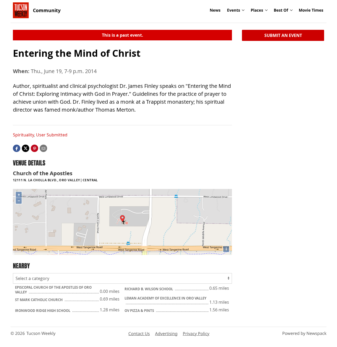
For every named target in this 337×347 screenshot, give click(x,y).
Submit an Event (283, 35)
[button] (34, 148)
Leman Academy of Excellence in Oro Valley (165, 298)
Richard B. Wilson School (149, 289)
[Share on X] (25, 148)
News (215, 10)
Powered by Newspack (304, 333)
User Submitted (51, 135)
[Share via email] (43, 148)
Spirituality (23, 135)
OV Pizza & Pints (140, 310)
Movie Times (311, 10)
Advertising (166, 333)
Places (257, 10)
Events (233, 10)
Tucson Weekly (41, 333)
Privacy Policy (196, 333)
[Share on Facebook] (16, 148)
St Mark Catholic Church (39, 299)
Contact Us (139, 333)
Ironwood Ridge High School (43, 310)
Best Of (281, 10)
